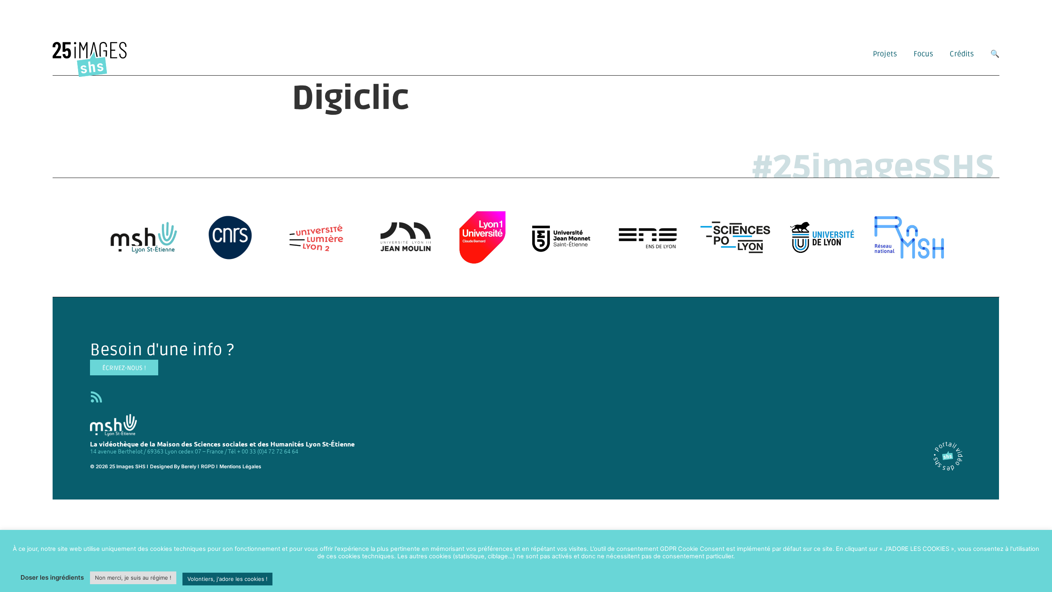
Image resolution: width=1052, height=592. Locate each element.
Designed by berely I (174, 466)
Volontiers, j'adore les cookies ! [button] (227, 579)
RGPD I (209, 466)
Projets (885, 54)
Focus (923, 54)
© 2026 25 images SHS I (119, 466)
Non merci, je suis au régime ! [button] (133, 577)
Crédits (962, 54)
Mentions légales (240, 466)
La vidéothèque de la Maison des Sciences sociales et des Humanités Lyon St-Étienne (222, 443)
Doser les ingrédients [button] (52, 577)
